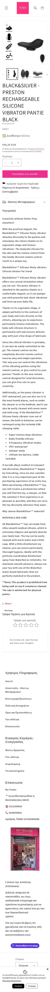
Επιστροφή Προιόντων (18, 698)
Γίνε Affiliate (12, 719)
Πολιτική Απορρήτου (17, 705)
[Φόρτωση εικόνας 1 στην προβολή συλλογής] (12, 74)
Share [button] (8, 603)
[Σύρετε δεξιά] (47, 75)
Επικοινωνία (12, 726)
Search (9, 681)
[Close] (47, 969)
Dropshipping (12, 764)
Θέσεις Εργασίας (15, 750)
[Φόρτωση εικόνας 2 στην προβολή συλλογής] (25, 74)
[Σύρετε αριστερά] (3, 75)
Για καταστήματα (14, 770)
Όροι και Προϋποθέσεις (18, 712)
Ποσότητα (7, 156)
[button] (6, 8)
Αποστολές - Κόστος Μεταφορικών (17, 690)
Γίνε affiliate (12, 757)
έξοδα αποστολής (37, 149)
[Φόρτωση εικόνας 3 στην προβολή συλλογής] (37, 74)
